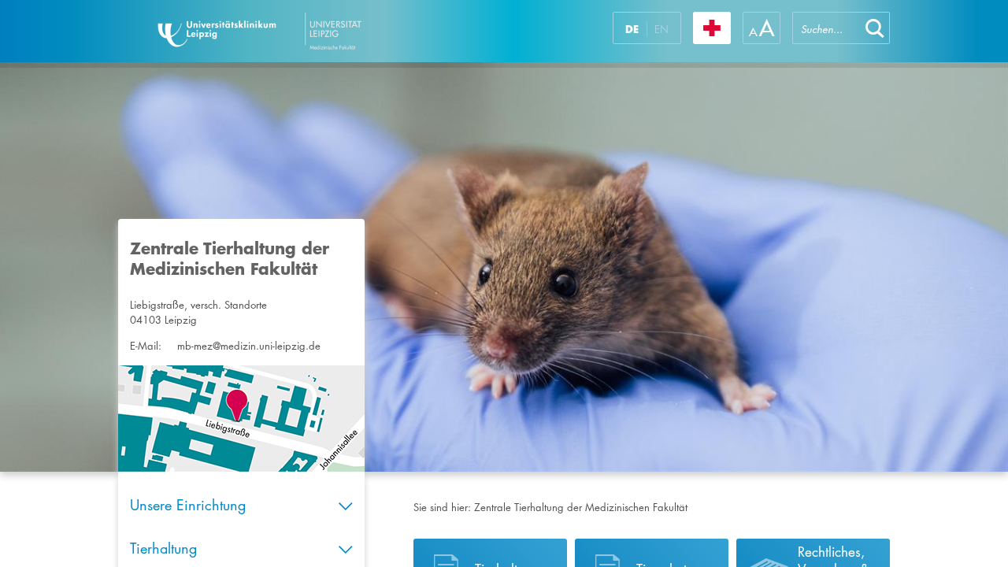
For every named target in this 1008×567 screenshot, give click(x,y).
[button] (875, 28)
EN (661, 29)
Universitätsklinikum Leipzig (306, 31)
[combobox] (826, 28)
